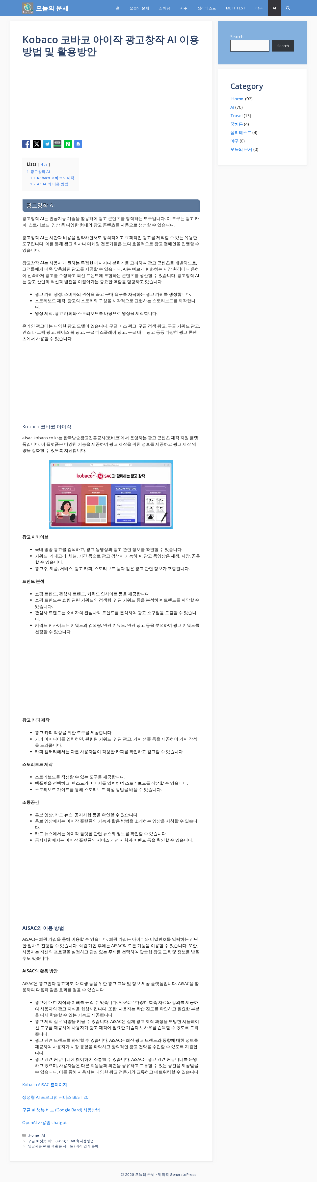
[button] (288, 8)
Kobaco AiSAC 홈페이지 (44, 1084)
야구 (259, 7)
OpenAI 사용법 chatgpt (44, 1122)
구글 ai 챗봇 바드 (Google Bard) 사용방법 (61, 1110)
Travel (236, 115)
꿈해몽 (164, 7)
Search (236, 36)
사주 (183, 7)
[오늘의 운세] (27, 8)
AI (274, 7)
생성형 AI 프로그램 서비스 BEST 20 (55, 1097)
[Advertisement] (111, 100)
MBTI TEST (235, 7)
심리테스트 (206, 7)
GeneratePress (183, 1174)
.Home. (34, 1135)
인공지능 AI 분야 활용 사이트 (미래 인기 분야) (64, 1146)
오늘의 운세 (52, 8)
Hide (44, 164)
